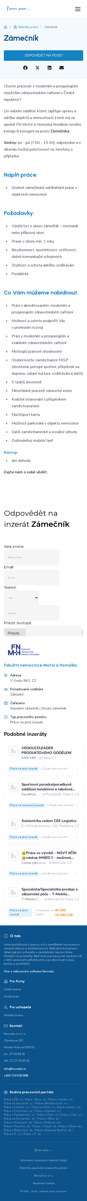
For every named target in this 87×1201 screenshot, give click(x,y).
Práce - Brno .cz (35, 1099)
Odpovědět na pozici (44, 55)
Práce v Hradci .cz (60, 1099)
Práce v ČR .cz (13, 1099)
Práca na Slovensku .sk (19, 1119)
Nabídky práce (28, 27)
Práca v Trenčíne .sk (17, 1126)
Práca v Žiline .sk (70, 1126)
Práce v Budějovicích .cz (51, 1103)
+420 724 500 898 (16, 1075)
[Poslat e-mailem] (61, 68)
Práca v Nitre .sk (48, 1119)
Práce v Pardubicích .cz (19, 1115)
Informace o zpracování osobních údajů (43, 1160)
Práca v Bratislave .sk (18, 1130)
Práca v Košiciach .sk (18, 1122)
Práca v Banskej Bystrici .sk (53, 1130)
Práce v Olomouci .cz (18, 1111)
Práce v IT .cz (12, 1134)
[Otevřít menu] (77, 9)
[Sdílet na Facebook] (25, 68)
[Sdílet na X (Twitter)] (37, 68)
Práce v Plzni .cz (47, 1115)
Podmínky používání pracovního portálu (43, 1168)
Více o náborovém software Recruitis (29, 971)
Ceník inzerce (12, 989)
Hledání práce (13, 1015)
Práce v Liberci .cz (68, 1107)
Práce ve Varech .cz (16, 1107)
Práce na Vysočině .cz (18, 1103)
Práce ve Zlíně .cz (42, 1107)
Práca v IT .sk (32, 1134)
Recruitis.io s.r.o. (43, 1176)
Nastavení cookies (43, 1183)
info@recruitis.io (15, 1069)
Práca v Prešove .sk (47, 1122)
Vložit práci (11, 996)
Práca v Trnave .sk (44, 1126)
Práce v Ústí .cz (71, 1115)
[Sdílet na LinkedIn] (49, 68)
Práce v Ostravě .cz (47, 1111)
